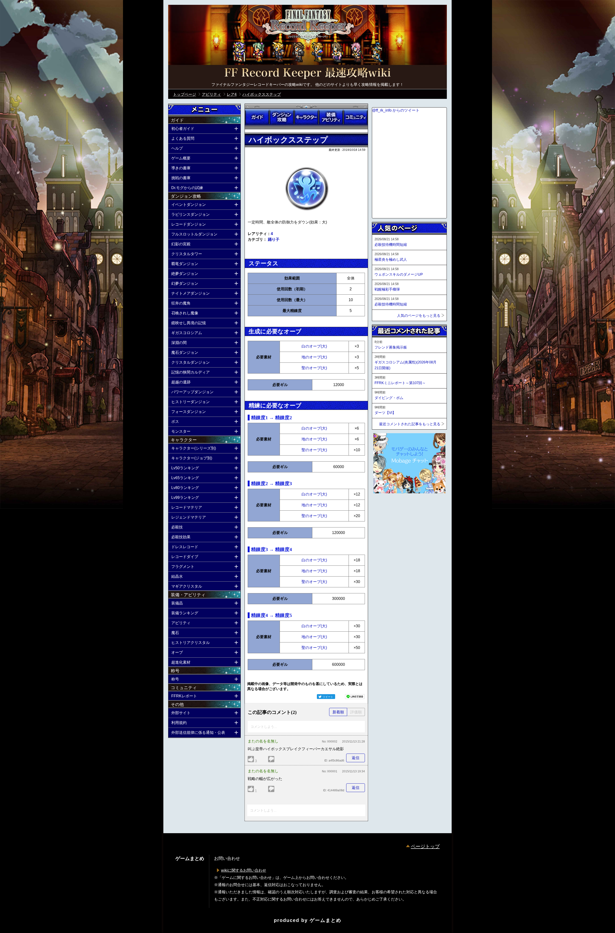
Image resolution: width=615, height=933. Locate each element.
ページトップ (425, 846)
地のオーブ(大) (314, 357)
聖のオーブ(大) (314, 368)
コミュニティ (355, 117)
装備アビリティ (331, 117)
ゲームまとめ (325, 920)
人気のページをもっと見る (418, 315)
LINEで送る (355, 696)
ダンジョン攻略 (281, 117)
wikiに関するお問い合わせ (243, 870)
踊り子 (273, 239)
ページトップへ (384, 506)
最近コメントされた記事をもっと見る (409, 424)
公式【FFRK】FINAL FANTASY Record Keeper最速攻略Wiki (307, 73)
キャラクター (306, 117)
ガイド (257, 117)
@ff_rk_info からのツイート (395, 110)
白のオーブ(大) (314, 346)
